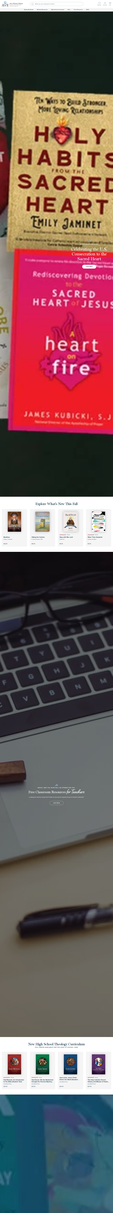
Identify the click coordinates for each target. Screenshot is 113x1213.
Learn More (56, 803)
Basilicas (7, 537)
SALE (87, 9)
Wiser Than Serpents (95, 537)
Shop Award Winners (89, 265)
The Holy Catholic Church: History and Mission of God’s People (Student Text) (98, 1082)
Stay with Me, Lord (66, 537)
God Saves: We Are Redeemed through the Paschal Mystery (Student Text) (42, 1082)
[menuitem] (28, 9)
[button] (110, 4)
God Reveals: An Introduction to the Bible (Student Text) (14, 1081)
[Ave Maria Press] (12, 4)
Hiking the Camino (38, 537)
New (69, 9)
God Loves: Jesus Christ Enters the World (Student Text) (69, 1079)
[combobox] (56, 4)
